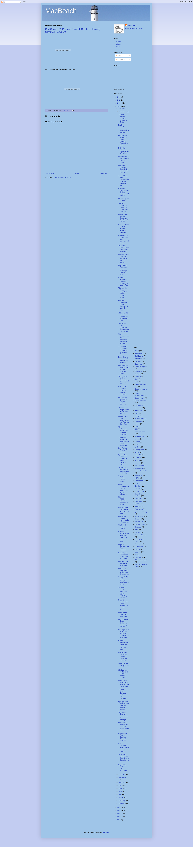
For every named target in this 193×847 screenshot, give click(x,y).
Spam (137, 529)
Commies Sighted (141, 366)
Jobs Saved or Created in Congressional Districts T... (123, 350)
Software (138, 527)
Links (118, 47)
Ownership (138, 498)
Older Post (103, 174)
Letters (137, 439)
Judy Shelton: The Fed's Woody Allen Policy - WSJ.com (123, 441)
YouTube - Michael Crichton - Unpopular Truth (122, 118)
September (123, 777)
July (120, 785)
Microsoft (138, 457)
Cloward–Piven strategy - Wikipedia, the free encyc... (123, 258)
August (121, 782)
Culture (137, 374)
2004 (119, 820)
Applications (139, 353)
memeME (138, 455)
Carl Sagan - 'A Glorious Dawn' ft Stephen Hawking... (123, 390)
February (122, 800)
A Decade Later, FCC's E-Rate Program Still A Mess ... (123, 192)
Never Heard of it (141, 471)
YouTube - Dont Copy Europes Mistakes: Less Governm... (123, 693)
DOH (136, 382)
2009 (119, 106)
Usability (138, 552)
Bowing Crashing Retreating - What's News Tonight (123, 128)
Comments (121, 59)
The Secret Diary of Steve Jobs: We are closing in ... (123, 716)
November (123, 112)
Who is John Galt (141, 560)
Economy (138, 408)
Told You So (139, 546)
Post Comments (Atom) (63, 177)
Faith (136, 413)
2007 (119, 810)
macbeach (131, 25)
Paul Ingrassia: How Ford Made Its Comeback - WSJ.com (123, 633)
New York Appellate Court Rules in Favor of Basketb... (123, 169)
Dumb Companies (141, 389)
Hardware (138, 421)
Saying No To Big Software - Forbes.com (123, 665)
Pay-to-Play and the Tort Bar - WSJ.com (123, 767)
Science (137, 519)
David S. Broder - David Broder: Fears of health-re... (123, 228)
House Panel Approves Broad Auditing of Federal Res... (122, 269)
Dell (136, 379)
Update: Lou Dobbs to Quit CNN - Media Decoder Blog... (123, 459)
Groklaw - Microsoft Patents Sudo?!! (122, 478)
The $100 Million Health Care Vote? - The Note (123, 248)
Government (139, 418)
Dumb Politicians (141, 401)
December (123, 109)
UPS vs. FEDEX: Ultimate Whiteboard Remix (123, 500)
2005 (119, 816)
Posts (119, 55)
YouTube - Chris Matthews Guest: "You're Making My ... (123, 592)
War (136, 554)
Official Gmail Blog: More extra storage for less (123, 510)
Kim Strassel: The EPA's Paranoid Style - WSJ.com (123, 401)
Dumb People (139, 398)
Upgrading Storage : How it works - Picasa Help (123, 519)
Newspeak (138, 475)
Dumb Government (139, 394)
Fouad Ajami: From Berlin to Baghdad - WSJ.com (123, 555)
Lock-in (137, 447)
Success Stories (140, 535)
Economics (139, 405)
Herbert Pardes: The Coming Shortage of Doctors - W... (123, 604)
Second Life (139, 521)
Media (137, 452)
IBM (136, 429)
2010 (119, 103)
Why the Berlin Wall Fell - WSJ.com (123, 563)
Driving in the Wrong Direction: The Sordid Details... (123, 218)
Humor (137, 426)
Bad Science (139, 356)
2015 (119, 97)
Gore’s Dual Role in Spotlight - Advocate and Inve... (122, 737)
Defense (138, 376)
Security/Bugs (140, 524)
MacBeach (61, 11)
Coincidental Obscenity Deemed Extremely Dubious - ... (123, 656)
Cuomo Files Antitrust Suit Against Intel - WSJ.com (123, 683)
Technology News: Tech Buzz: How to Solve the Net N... (123, 758)
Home (77, 174)
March (121, 797)
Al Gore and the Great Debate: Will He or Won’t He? (123, 316)
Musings (138, 463)
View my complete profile (134, 28)
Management (139, 450)
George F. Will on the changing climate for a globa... (123, 580)
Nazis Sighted (140, 465)
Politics (137, 506)
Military (137, 460)
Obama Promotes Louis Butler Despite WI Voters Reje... (123, 281)
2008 (119, 807)
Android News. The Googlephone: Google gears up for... (123, 180)
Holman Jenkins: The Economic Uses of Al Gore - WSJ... (123, 536)
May (120, 791)
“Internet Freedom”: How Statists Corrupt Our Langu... (123, 747)
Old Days (138, 486)
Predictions (139, 509)
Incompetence (140, 432)
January (122, 803)
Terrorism (138, 544)
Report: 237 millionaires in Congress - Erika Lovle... (123, 571)
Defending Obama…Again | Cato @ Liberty (123, 150)
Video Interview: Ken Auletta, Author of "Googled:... (123, 430)
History (137, 424)
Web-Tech (138, 557)
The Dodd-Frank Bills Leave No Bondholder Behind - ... (123, 207)
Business (138, 361)
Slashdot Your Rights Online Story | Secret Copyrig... (123, 673)
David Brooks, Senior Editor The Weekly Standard (123, 359)
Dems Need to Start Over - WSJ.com (123, 614)
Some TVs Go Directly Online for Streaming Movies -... (123, 622)
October (122, 774)
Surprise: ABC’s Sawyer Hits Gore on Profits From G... (123, 726)
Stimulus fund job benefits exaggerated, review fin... (123, 470)
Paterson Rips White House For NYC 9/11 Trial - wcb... (123, 369)
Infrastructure (139, 436)
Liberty (137, 441)
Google (137, 416)
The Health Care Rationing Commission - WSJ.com (123, 327)
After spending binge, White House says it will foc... (123, 410)
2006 (119, 813)
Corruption (138, 371)
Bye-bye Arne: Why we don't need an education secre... (123, 705)
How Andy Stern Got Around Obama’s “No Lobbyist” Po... (123, 305)
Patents (137, 504)
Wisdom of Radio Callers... (122, 527)
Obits (136, 483)
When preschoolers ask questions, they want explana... (123, 338)
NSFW (137, 478)
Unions (137, 549)
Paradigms (138, 501)
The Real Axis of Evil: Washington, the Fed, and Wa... (123, 380)
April (120, 794)
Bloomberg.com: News (123, 200)
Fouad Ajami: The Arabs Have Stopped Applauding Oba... (123, 140)
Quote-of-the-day (141, 512)
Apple (137, 351)
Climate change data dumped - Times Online (123, 159)
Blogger (106, 832)
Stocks (137, 532)
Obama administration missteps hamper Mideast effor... (123, 644)
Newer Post (50, 174)
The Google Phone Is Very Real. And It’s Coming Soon (122, 292)
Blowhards (138, 359)
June (121, 788)
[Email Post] (72, 110)
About (118, 44)
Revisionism (139, 516)
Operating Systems (138, 495)
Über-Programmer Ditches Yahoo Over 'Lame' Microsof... (123, 489)
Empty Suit (138, 410)
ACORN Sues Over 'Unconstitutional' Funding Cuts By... (123, 420)
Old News (138, 489)
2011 (119, 100)
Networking (139, 468)
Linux (137, 444)
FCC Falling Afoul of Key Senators (123, 450)
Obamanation (139, 481)
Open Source (139, 491)
